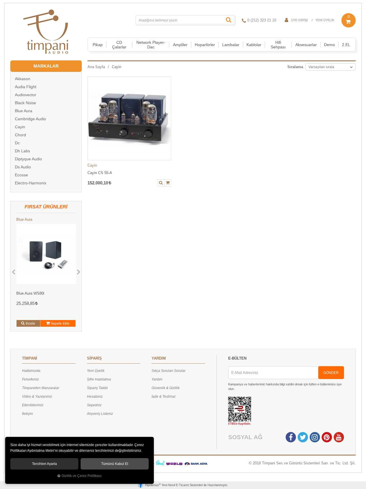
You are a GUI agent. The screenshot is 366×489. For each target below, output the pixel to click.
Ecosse (21, 175)
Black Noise (25, 102)
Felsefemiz (30, 379)
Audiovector (25, 94)
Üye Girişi (299, 20)
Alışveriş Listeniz (100, 414)
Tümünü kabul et (114, 464)
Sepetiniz (94, 405)
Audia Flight (25, 86)
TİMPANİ (29, 358)
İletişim (27, 414)
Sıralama (295, 67)
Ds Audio (23, 167)
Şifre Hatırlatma (99, 379)
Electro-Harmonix (30, 183)
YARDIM (159, 358)
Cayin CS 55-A (99, 173)
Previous (13, 272)
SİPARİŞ (94, 358)
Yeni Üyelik (324, 20)
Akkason (22, 78)
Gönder (331, 373)
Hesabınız (95, 397)
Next (78, 272)
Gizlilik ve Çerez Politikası (81, 476)
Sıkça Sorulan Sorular (169, 371)
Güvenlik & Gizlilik (166, 388)
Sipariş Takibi (97, 388)
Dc (17, 143)
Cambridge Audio (30, 119)
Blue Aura (23, 111)
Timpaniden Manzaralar (40, 388)
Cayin (92, 165)
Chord (20, 135)
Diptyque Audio (28, 159)
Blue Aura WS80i (30, 293)
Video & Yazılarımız (37, 397)
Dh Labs (22, 151)
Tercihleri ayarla (44, 464)
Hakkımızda (31, 371)
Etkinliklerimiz (32, 405)
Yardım (157, 379)
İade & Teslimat (163, 397)
